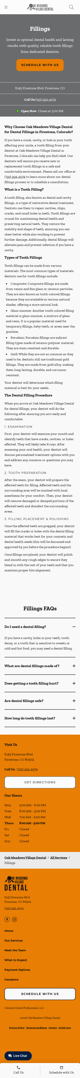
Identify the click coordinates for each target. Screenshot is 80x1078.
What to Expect (15, 960)
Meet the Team (15, 950)
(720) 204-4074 (45, 99)
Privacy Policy (17, 1027)
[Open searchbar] (71, 7)
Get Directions (40, 782)
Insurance (11, 979)
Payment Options (17, 970)
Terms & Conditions (36, 1027)
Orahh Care (64, 1027)
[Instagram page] (14, 919)
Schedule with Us (40, 65)
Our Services (13, 940)
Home (8, 931)
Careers (53, 1027)
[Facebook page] (7, 919)
